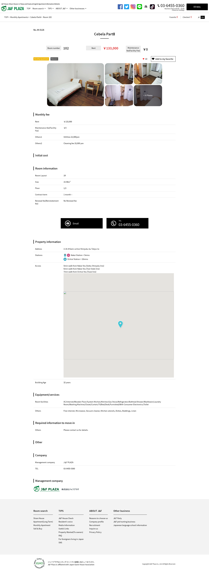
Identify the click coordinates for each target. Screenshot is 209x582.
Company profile (96, 521)
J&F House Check (66, 518)
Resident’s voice (66, 521)
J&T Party (117, 518)
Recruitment (94, 525)
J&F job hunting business (124, 521)
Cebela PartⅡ (35, 17)
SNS (60, 542)
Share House (38, 518)
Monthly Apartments (19, 17)
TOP (28, 8)
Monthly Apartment (41, 525)
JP (199, 17)
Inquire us (93, 528)
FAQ (60, 535)
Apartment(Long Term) (43, 521)
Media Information (67, 525)
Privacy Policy (95, 532)
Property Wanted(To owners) (71, 532)
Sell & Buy (37, 528)
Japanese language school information (130, 525)
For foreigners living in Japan (71, 539)
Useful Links (64, 528)
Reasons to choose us (98, 518)
